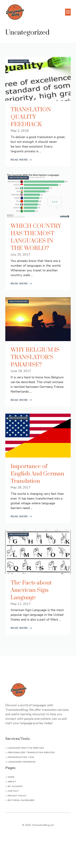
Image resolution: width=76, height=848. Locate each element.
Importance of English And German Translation (37, 474)
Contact (13, 791)
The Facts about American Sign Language (31, 590)
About (12, 781)
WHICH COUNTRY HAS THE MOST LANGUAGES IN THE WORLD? (36, 237)
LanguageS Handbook (22, 762)
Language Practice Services (26, 748)
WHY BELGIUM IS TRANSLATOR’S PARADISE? (35, 357)
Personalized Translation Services (31, 752)
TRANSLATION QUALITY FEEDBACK (31, 117)
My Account (15, 786)
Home (11, 777)
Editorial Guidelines (21, 800)
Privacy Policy (17, 795)
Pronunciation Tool (21, 757)
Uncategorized (18, 61)
